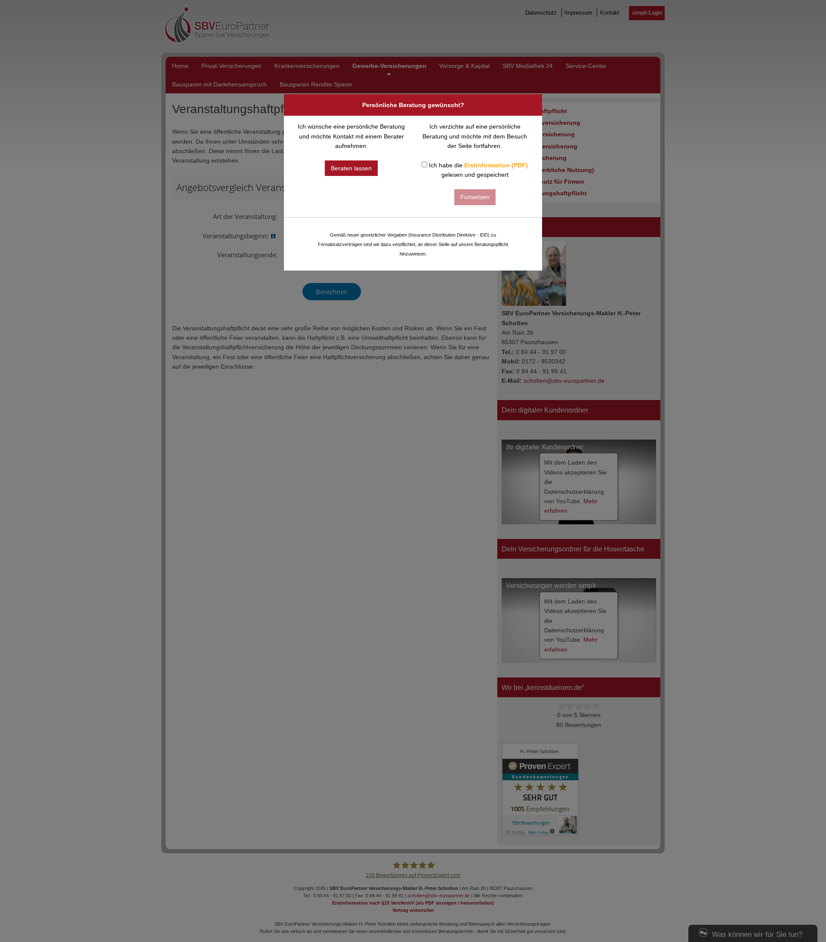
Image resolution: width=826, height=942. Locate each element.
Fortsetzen (475, 197)
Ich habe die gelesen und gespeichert (477, 170)
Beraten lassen (351, 168)
